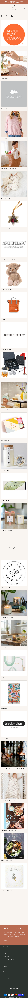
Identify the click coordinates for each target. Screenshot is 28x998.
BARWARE (4, 380)
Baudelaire (4, 500)
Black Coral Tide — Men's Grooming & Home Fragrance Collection (12, 769)
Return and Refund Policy (9, 959)
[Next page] (23, 923)
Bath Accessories (6, 440)
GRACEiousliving (12, 997)
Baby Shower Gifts (6, 289)
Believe (5, 543)
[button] (2, 7)
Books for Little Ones (7, 891)
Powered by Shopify (19, 997)
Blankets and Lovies (7, 800)
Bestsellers (4, 648)
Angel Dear (4, 108)
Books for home (6, 860)
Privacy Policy (6, 956)
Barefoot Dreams (6, 349)
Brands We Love (7, 904)
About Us (5, 950)
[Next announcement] (25, 1)
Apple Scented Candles (8, 229)
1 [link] (4, 923)
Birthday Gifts (5, 678)
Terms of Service (7, 963)
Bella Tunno (4, 587)
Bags (2, 319)
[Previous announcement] (2, 1)
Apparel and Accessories (8, 169)
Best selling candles (7, 618)
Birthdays (4, 708)
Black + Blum (5, 738)
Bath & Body (5, 410)
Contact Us (5, 953)
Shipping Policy (6, 966)
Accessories (4, 78)
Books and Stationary (7, 830)
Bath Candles (5, 470)
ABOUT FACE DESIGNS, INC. (9, 48)
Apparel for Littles (6, 199)
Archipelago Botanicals (8, 259)
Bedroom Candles (6, 531)
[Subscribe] (23, 940)
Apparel (3, 138)
